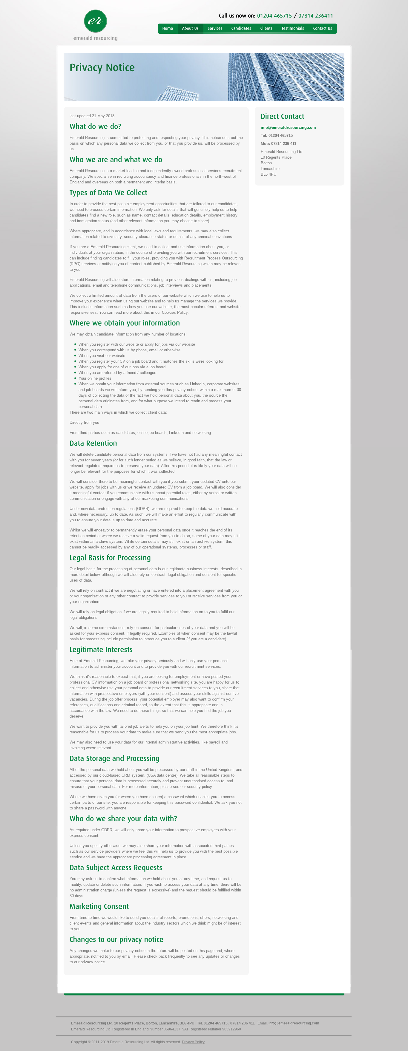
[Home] (168, 29)
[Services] (215, 29)
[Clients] (266, 29)
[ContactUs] (323, 29)
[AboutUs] (190, 29)
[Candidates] (241, 29)
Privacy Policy (193, 1042)
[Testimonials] (293, 29)
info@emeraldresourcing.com (288, 127)
